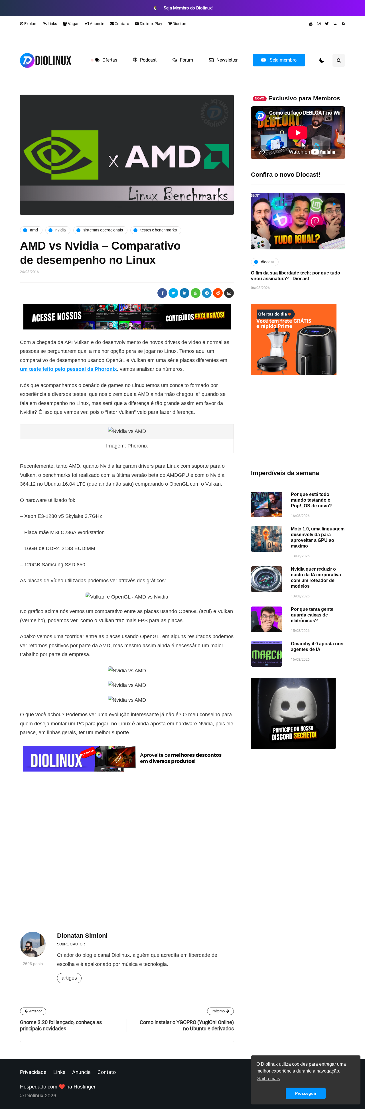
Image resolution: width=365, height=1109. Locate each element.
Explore (30, 23)
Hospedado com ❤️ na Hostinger (58, 1087)
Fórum (186, 60)
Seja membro (283, 60)
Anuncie (96, 23)
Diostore (179, 23)
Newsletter (227, 60)
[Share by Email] (229, 293)
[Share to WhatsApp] (195, 293)
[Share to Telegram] (207, 293)
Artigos (69, 978)
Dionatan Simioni (82, 935)
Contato (121, 23)
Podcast (148, 60)
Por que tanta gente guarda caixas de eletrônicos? (312, 615)
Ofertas (109, 60)
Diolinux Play (150, 23)
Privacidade (33, 1072)
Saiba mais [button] (268, 1078)
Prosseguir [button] (305, 1093)
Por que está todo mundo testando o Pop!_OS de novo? (311, 500)
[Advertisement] (298, 422)
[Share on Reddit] (218, 293)
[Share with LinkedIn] (184, 293)
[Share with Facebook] (162, 293)
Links (52, 23)
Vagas (73, 23)
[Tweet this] (173, 293)
